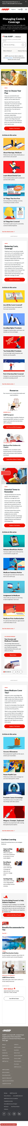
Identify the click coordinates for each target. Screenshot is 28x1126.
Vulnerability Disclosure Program (10, 1107)
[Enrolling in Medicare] (18, 872)
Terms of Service (7, 1099)
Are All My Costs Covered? (12, 305)
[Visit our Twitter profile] (9, 1118)
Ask (23, 44)
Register (13, 9)
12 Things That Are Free (11, 198)
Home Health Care (9, 778)
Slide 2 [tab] (4, 675)
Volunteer (4, 1053)
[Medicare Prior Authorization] (14, 610)
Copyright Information (8, 1104)
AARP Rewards (5, 1059)
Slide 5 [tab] (8, 675)
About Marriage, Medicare (12, 152)
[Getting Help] (19, 886)
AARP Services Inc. (17, 1070)
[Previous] (13, 675)
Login (19, 9)
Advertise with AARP (18, 1059)
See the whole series (8, 231)
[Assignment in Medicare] (14, 587)
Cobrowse (6, 1112)
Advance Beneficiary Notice (13, 549)
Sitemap (5, 1096)
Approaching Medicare (7, 853)
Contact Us (16, 1048)
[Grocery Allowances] (14, 747)
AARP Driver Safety (8, 981)
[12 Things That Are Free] (14, 190)
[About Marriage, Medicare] (14, 144)
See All (4, 937)
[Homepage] (5, 9)
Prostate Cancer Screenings (13, 801)
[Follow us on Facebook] (4, 1118)
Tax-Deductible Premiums (12, 351)
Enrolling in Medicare (7, 867)
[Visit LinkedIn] (19, 1118)
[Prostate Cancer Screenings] (14, 793)
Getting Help (7, 882)
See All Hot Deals (14, 1002)
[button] (9, 50)
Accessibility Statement (18, 1099)
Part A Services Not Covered (13, 374)
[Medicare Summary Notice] (14, 564)
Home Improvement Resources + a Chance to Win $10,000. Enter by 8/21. (12, 2)
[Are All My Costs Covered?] (14, 296)
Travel (4, 954)
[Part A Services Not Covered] (14, 365)
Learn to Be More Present (14, 918)
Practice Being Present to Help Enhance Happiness (13, 905)
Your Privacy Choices (15, 1110)
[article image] (12, 671)
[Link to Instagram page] (14, 1118)
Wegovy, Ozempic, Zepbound (13, 824)
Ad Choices (6, 1110)
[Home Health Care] (14, 770)
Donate (3, 1051)
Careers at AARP (17, 1062)
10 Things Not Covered (11, 221)
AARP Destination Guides (10, 957)
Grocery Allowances (10, 755)
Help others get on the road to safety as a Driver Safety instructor (12, 984)
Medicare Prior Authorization (13, 618)
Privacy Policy (9, 57)
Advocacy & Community (8, 979)
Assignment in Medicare (11, 595)
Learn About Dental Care (12, 175)
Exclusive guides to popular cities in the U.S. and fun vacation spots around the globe (13, 959)
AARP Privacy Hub (13, 1096)
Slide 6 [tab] (5, 675)
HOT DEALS (8, 992)
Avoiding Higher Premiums (12, 328)
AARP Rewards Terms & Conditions (11, 1102)
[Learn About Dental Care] (14, 167)
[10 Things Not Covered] (14, 213)
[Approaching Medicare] (19, 857)
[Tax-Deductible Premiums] (14, 342)
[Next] (20, 675)
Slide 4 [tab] (7, 675)
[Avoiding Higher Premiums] (14, 319)
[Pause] (17, 675)
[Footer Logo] (14, 1034)
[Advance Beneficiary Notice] (14, 541)
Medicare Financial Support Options (10, 639)
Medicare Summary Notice (12, 572)
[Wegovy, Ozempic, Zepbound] (14, 816)
